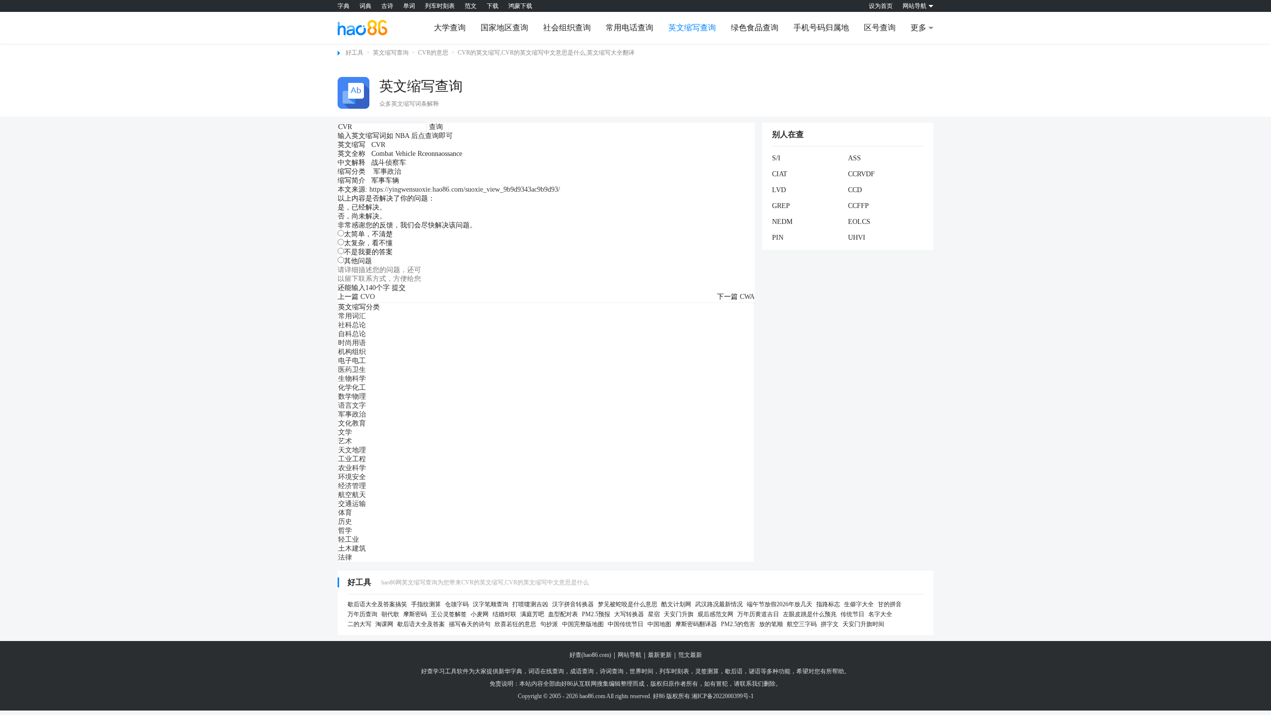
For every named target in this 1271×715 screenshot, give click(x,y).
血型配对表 (563, 614)
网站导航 (629, 654)
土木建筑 (352, 548)
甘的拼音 (890, 604)
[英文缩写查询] (353, 93)
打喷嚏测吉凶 (530, 604)
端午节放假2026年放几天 (779, 604)
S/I (776, 158)
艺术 (345, 441)
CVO (367, 296)
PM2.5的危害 (738, 624)
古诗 (387, 5)
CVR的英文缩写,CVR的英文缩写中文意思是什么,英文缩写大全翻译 (546, 52)
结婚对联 (504, 614)
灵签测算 (707, 671)
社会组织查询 (567, 27)
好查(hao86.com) (590, 654)
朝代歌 (390, 614)
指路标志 (828, 604)
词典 (365, 5)
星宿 (654, 614)
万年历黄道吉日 (758, 614)
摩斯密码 (415, 614)
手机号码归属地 (821, 27)
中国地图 (659, 624)
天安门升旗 (679, 614)
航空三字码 (802, 624)
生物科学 (352, 378)
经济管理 (352, 486)
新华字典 (510, 671)
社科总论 (352, 325)
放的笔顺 (771, 624)
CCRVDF (861, 174)
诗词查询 (612, 671)
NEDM (782, 221)
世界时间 (641, 671)
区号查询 (880, 27)
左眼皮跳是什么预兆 (810, 614)
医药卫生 (352, 369)
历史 (345, 521)
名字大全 (880, 614)
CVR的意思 (433, 52)
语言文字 (352, 405)
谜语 (755, 671)
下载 (492, 5)
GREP (781, 206)
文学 (345, 432)
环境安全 (352, 477)
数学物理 (352, 396)
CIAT (779, 174)
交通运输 (352, 503)
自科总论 (352, 334)
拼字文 (830, 624)
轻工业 (348, 539)
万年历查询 (362, 614)
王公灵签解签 (449, 614)
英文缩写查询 (692, 27)
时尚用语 (352, 343)
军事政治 (387, 171)
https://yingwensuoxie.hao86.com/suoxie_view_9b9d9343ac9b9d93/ (464, 189)
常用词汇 (352, 316)
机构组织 (352, 352)
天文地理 (352, 450)
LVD (779, 190)
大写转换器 (629, 614)
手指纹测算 (426, 604)
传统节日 (852, 614)
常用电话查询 (629, 27)
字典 (344, 5)
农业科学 (352, 468)
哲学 (345, 530)
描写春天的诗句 (470, 624)
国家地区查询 (504, 27)
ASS (854, 158)
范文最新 (690, 654)
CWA (747, 296)
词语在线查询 (546, 671)
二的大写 (359, 624)
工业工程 (352, 459)
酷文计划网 (676, 604)
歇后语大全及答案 (421, 624)
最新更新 (660, 654)
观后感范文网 (715, 614)
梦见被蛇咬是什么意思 (627, 604)
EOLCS (859, 221)
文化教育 (352, 423)
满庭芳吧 (532, 614)
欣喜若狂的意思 (515, 624)
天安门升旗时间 (863, 624)
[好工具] (362, 27)
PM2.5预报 (596, 614)
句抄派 (549, 624)
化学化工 (352, 387)
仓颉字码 (457, 604)
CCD (855, 190)
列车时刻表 (440, 5)
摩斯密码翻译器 (696, 624)
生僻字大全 (859, 604)
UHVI (856, 237)
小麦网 (480, 614)
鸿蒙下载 (520, 5)
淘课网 (384, 624)
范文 (471, 5)
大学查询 (450, 27)
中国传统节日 (625, 624)
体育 (345, 512)
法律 (345, 557)
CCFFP (858, 206)
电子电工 (352, 360)
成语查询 (582, 671)
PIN (777, 237)
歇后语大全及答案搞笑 (377, 604)
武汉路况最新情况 (719, 604)
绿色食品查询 (754, 27)
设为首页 (881, 5)
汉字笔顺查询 (490, 604)
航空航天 (352, 495)
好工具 (354, 52)
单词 (409, 5)
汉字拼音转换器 (573, 604)
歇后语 (734, 671)
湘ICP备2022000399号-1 (723, 696)
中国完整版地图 (583, 624)
